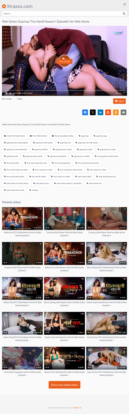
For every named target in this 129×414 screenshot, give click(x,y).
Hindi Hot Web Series (15, 135)
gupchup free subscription (17, 142)
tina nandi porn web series (71, 169)
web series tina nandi (15, 190)
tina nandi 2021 (13, 162)
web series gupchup (107, 176)
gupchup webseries (58, 156)
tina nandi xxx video (61, 176)
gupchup (85, 135)
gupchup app (101, 135)
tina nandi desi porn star (37, 162)
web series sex (95, 183)
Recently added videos (64, 135)
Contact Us (77, 407)
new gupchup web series (107, 156)
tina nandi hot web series (88, 162)
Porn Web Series (39, 135)
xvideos (34, 190)
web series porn (42, 183)
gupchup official (41, 149)
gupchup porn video (63, 149)
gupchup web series (33, 156)
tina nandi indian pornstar (17, 169)
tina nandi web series (15, 176)
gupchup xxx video (82, 156)
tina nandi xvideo (38, 176)
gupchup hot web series (88, 142)
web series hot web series (17, 183)
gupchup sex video (108, 149)
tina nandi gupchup (62, 162)
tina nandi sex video (97, 169)
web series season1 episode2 (69, 183)
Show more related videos (64, 384)
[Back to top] (122, 406)
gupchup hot (65, 142)
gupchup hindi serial (44, 142)
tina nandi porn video (44, 169)
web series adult (84, 176)
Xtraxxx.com (19, 6)
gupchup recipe (85, 149)
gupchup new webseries (16, 149)
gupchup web (12, 156)
